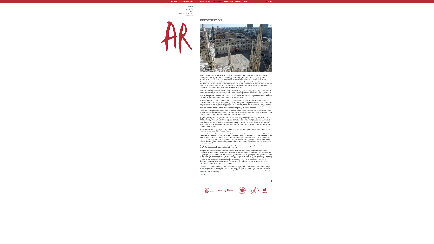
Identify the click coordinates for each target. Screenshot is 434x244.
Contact (203, 174)
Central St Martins (186, 13)
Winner (190, 6)
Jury (191, 11)
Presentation (188, 15)
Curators (189, 9)
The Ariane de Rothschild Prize (182, 1)
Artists (190, 8)
